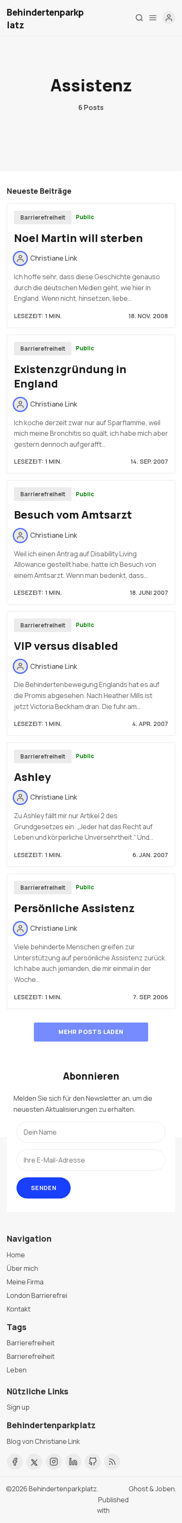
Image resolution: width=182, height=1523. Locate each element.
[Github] (93, 1462)
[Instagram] (54, 1462)
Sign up (18, 1407)
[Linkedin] (73, 1462)
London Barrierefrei (37, 1295)
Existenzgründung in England (70, 376)
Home (16, 1254)
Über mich (22, 1268)
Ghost (138, 1488)
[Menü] (152, 17)
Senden (43, 1188)
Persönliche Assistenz (74, 908)
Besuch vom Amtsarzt (73, 514)
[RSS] (112, 1462)
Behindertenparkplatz (63, 1488)
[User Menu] (169, 17)
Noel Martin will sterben (78, 238)
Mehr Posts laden (90, 1032)
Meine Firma (25, 1282)
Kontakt (18, 1309)
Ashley (32, 777)
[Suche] (139, 17)
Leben (17, 1370)
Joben (165, 1488)
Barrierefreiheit (43, 217)
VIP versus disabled (66, 645)
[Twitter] (34, 1462)
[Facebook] (15, 1462)
